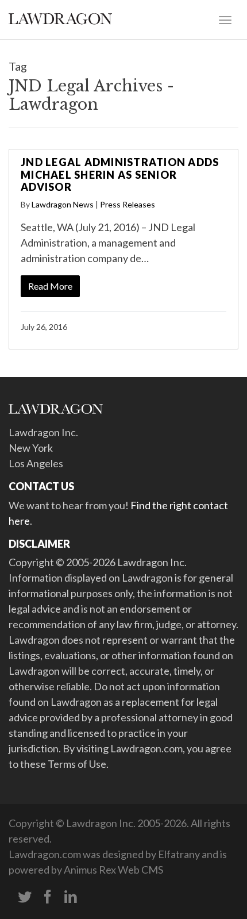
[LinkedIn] (71, 897)
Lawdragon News (63, 204)
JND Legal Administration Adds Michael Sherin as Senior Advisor (120, 174)
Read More (50, 285)
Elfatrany (179, 854)
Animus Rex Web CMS (113, 869)
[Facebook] (48, 897)
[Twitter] (25, 897)
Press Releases (127, 204)
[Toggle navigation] (225, 18)
